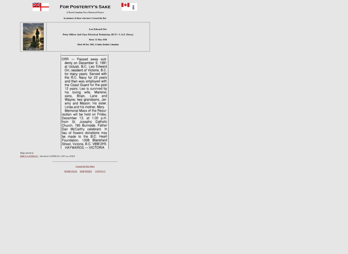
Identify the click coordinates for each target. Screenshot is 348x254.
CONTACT (100, 171)
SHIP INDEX (86, 171)
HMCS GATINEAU (29, 156)
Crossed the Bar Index (85, 166)
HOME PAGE (70, 171)
